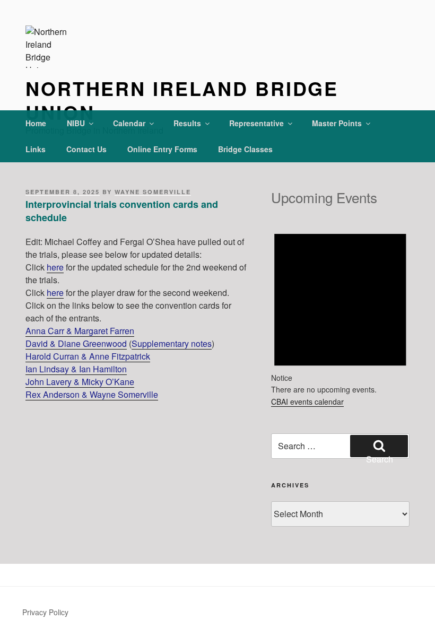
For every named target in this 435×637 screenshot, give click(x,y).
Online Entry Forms (162, 149)
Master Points (337, 123)
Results (187, 123)
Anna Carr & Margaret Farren (79, 331)
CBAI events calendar (307, 401)
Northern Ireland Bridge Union (181, 100)
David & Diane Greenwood (76, 343)
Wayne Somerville (153, 192)
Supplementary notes (172, 343)
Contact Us (86, 149)
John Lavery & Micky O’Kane (79, 382)
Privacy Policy (45, 612)
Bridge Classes (245, 149)
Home (35, 123)
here (55, 267)
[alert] (340, 306)
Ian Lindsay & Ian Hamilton (76, 369)
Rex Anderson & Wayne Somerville (91, 394)
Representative (256, 123)
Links (35, 149)
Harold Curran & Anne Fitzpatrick (87, 356)
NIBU (76, 123)
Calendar (129, 123)
